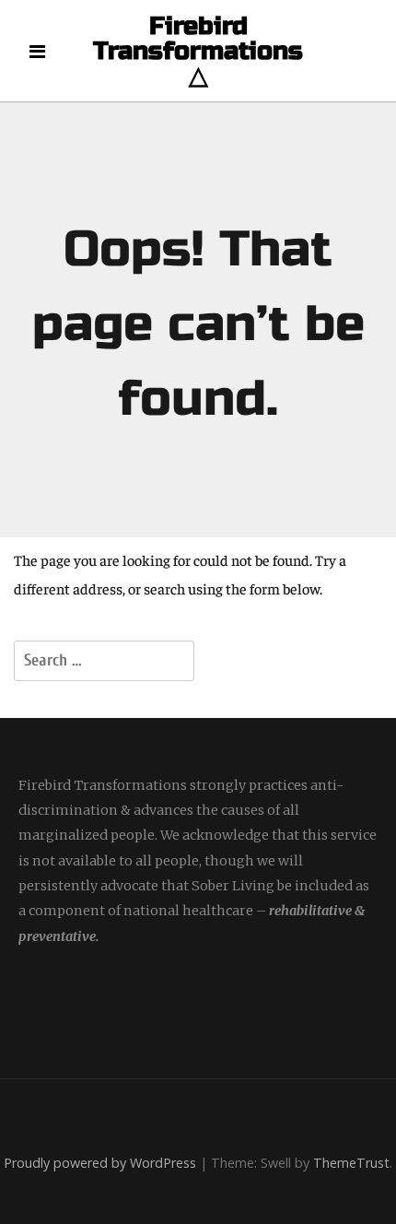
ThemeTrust (351, 1162)
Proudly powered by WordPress (100, 1162)
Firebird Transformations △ (198, 51)
